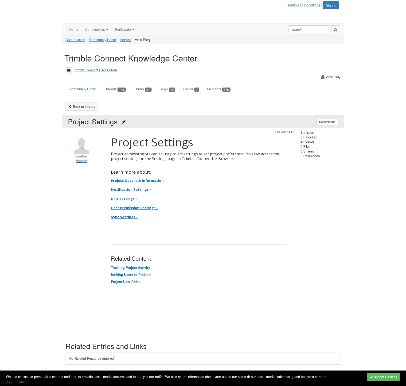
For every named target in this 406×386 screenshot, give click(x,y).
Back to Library (83, 106)
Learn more (15, 381)
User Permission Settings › (134, 207)
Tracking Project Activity (130, 267)
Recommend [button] (327, 122)
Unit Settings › (124, 198)
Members (218, 89)
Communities (75, 39)
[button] (97, 29)
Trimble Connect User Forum (95, 70)
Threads (114, 89)
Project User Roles (126, 281)
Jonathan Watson (82, 158)
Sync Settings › (124, 216)
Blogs (167, 89)
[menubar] (305, 4)
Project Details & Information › (138, 180)
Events (190, 89)
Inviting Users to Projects (131, 274)
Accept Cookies (385, 377)
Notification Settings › (131, 189)
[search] (335, 29)
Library (125, 39)
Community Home (102, 39)
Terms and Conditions (303, 5)
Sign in (331, 5)
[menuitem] (305, 4)
